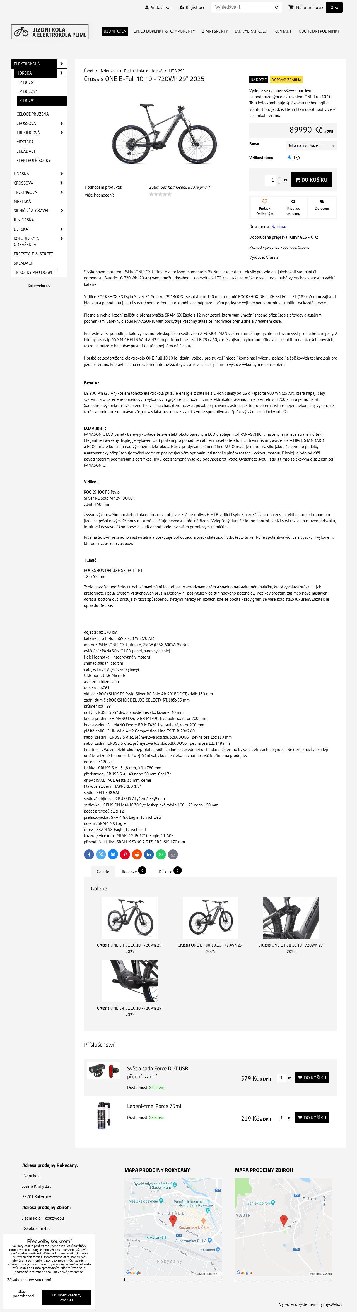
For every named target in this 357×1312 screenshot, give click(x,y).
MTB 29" (26, 100)
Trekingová (28, 132)
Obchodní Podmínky (319, 31)
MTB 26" (26, 82)
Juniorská (24, 219)
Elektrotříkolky (33, 160)
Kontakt (282, 31)
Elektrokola (27, 63)
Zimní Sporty (215, 31)
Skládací (25, 151)
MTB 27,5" (28, 91)
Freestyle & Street (33, 254)
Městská (25, 142)
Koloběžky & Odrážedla (27, 241)
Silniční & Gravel (31, 210)
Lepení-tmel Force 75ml (154, 1106)
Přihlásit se (159, 7)
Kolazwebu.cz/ (39, 285)
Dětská (21, 229)
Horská (24, 73)
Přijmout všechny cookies (66, 1297)
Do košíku (313, 179)
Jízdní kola (115, 31)
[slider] (160, 194)
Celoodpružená (32, 114)
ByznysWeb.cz (330, 1304)
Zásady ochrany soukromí (29, 1279)
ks (289, 1078)
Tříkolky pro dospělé (36, 272)
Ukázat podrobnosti (23, 1294)
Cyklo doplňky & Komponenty (164, 31)
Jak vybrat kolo (251, 31)
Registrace (195, 7)
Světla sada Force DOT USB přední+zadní (157, 1072)
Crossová (26, 123)
